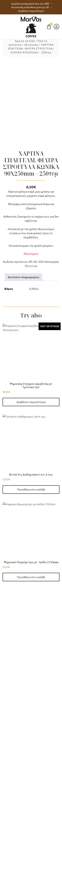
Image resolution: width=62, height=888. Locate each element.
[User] (56, 26)
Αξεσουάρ (31, 44)
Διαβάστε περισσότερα (31, 402)
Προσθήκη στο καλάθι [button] (31, 489)
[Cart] (48, 26)
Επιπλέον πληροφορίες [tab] (23, 277)
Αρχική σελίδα (25, 40)
